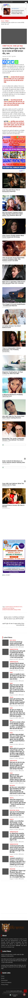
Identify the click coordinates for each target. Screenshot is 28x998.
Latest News (7, 637)
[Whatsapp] (16, 62)
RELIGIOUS (12, 785)
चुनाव (18, 46)
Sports (12, 819)
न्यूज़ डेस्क (14, 56)
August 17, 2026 (14, 878)
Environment (4, 980)
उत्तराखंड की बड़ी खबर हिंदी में (8, 609)
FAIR (11, 640)
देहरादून (21, 46)
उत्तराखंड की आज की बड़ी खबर (8, 608)
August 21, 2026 (14, 758)
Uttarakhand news (17, 606)
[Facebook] (4, 62)
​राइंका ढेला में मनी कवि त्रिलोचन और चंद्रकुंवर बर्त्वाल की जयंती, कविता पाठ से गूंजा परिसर (17, 813)
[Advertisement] (14, 525)
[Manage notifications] (24, 994)
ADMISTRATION (13, 760)
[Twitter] (8, 62)
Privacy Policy (4, 984)
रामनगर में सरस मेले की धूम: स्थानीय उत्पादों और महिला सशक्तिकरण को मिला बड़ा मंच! (17, 643)
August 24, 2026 (14, 647)
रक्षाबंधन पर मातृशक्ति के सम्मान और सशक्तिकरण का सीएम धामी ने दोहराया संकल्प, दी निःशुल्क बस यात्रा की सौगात (17, 676)
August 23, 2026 (14, 681)
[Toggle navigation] (3, 17)
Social (14, 640)
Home (2, 976)
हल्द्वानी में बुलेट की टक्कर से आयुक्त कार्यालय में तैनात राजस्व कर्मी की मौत (13, 624)
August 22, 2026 (14, 718)
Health (11, 797)
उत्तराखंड (15, 46)
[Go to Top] (25, 991)
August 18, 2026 (14, 854)
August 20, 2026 (14, 795)
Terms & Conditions (6, 982)
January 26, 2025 (6, 56)
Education (12, 810)
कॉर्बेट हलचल (21, 647)
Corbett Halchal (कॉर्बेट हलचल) (16, 991)
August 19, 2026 (14, 829)
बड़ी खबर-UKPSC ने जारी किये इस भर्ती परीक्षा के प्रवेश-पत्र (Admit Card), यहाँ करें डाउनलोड (14, 617)
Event (11, 672)
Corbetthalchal (7, 46)
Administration (14, 649)
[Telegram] (12, 62)
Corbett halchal (9, 606)
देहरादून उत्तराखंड (17, 609)
